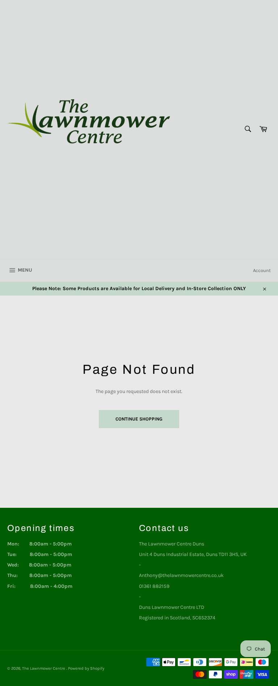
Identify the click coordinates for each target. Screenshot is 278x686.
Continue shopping (139, 419)
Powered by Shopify (86, 668)
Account (262, 270)
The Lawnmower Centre (44, 668)
